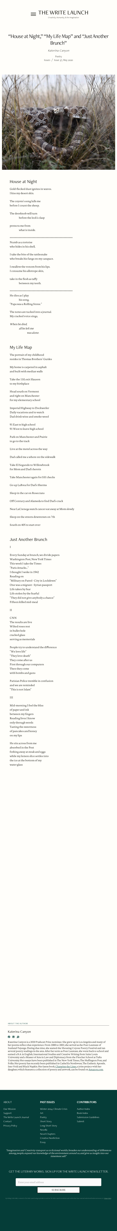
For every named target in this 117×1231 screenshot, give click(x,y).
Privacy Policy (107, 1198)
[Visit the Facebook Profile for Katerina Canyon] (9, 1037)
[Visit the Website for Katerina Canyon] (18, 1037)
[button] (33, 14)
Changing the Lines (65, 1066)
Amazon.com (96, 1069)
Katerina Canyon (19, 1031)
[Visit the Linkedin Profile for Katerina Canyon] (13, 1037)
